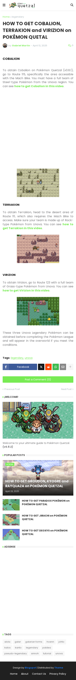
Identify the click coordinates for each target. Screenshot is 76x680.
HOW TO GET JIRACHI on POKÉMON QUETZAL (44, 517)
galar (18, 641)
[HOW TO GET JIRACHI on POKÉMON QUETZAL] (11, 519)
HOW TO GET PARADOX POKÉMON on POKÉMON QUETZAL (46, 502)
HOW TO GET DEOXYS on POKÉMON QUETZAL (45, 532)
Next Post (66, 389)
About (24, 674)
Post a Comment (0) (38, 379)
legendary (18, 16)
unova (29, 358)
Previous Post (12, 389)
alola (7, 641)
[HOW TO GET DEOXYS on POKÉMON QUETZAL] (11, 534)
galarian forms (33, 641)
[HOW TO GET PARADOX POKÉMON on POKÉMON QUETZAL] (11, 504)
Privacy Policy (57, 674)
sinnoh (35, 653)
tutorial (47, 653)
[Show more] (70, 367)
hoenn (50, 641)
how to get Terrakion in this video (38, 226)
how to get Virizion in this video (26, 290)
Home (6, 16)
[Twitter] (41, 367)
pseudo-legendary (15, 653)
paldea (46, 647)
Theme (58, 667)
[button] (4, 5)
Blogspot (30, 667)
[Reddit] (48, 367)
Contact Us (39, 674)
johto (61, 641)
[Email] (63, 367)
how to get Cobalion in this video (39, 86)
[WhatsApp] (55, 367)
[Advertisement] (38, 130)
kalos (7, 647)
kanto (18, 647)
